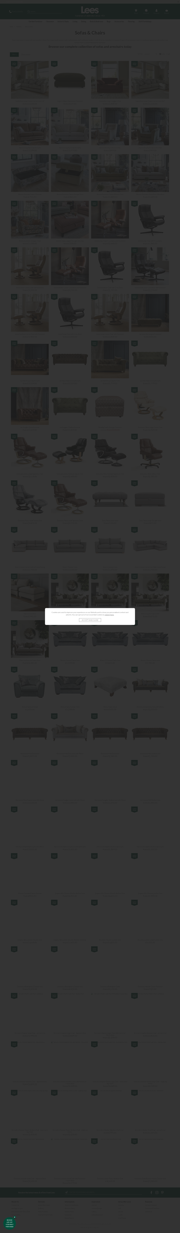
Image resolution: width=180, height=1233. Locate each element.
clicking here (109, 615)
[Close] (14, 1217)
